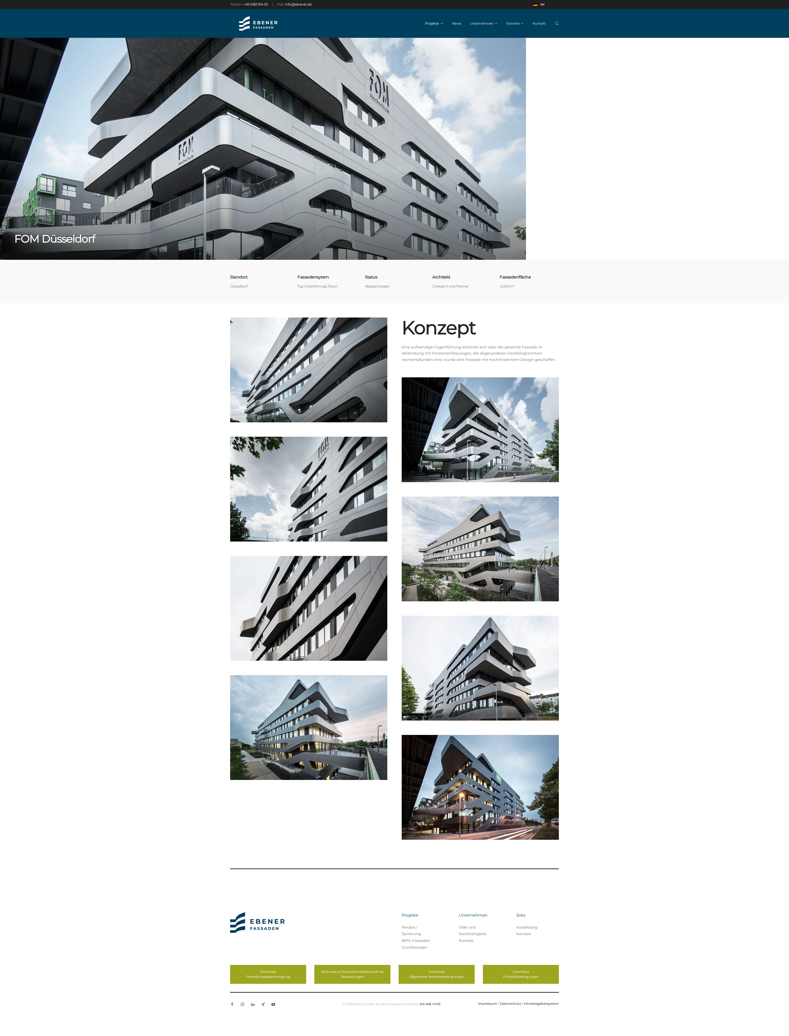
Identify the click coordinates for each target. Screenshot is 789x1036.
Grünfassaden (415, 947)
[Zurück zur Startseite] (258, 23)
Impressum (487, 1003)
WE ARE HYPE (430, 1004)
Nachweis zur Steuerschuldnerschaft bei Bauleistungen (352, 974)
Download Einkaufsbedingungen (521, 974)
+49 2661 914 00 (255, 4)
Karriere (523, 934)
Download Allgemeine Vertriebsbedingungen (436, 974)
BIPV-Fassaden (416, 940)
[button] (557, 23)
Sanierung (411, 934)
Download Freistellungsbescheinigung (268, 974)
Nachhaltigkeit (472, 934)
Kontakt (539, 23)
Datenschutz (510, 1003)
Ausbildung (527, 927)
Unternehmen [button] (481, 23)
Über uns (467, 927)
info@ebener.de (298, 4)
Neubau (409, 927)
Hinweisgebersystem (541, 1003)
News (456, 23)
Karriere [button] (512, 23)
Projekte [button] (432, 23)
